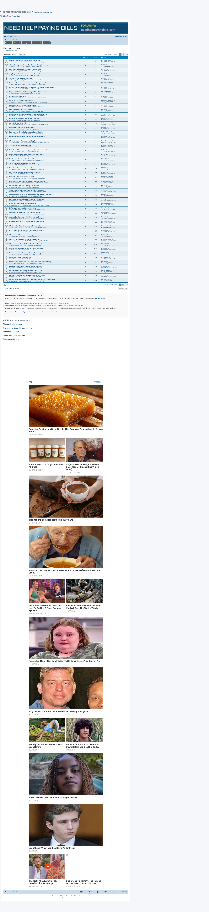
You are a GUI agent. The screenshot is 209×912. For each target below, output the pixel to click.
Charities (37, 93)
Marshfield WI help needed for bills (21, 168)
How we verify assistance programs (28, 312)
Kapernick (13, 115)
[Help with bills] (66, 27)
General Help (35, 236)
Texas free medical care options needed (22, 163)
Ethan (12, 97)
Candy (12, 71)
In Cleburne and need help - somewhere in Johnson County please (31, 87)
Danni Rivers (14, 93)
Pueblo (12, 276)
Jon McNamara (100, 298)
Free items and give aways (39, 97)
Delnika (13, 236)
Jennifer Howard (15, 124)
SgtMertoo (13, 138)
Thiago (12, 111)
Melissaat (13, 245)
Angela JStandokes (16, 102)
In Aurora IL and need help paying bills (22, 208)
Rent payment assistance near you (17, 328)
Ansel (12, 88)
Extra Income (38, 272)
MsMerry (13, 209)
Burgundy (13, 80)
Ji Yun (12, 169)
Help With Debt (35, 75)
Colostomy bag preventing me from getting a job (25, 271)
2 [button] (122, 54)
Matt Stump (14, 272)
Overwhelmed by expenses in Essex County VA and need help (30, 262)
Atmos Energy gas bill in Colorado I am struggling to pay (28, 65)
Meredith (13, 214)
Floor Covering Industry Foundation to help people (26, 221)
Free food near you (11, 332)
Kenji (12, 151)
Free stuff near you (11, 339)
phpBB (60, 895)
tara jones (13, 200)
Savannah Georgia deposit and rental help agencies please (29, 83)
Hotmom (13, 120)
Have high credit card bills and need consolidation (26, 132)
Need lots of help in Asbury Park (20, 257)
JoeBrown (13, 258)
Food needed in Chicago (17, 96)
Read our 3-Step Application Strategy (42, 12)
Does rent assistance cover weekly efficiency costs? (26, 154)
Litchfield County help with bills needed (22, 203)
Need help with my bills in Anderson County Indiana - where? (30, 194)
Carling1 (13, 267)
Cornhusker (14, 281)
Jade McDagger (15, 241)
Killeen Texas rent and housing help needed (24, 186)
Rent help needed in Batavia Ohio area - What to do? (27, 199)
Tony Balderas (15, 133)
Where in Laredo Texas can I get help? (22, 141)
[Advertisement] (53, 6)
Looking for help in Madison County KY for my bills (26, 230)
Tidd (12, 75)
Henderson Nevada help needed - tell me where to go (27, 136)
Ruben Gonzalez (15, 84)
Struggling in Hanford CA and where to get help (25, 212)
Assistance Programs (41, 62)
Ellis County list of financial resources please (24, 172)
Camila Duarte (14, 223)
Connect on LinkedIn (50, 312)
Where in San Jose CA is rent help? (21, 101)
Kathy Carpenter (15, 205)
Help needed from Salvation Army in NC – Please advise (28, 92)
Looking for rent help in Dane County (21, 127)
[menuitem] (15, 36)
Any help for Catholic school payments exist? (24, 74)
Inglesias (13, 254)
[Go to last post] (110, 60)
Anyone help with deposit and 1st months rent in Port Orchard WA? (32, 279)
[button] (127, 54)
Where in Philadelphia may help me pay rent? (24, 118)
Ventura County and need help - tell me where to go (26, 190)
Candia (13, 156)
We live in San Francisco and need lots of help (25, 226)
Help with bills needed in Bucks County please (25, 69)
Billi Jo (12, 173)
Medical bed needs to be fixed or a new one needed (26, 248)
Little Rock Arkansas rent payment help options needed (28, 150)
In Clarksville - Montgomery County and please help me (28, 114)
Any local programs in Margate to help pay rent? (25, 266)
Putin (12, 66)
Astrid (12, 106)
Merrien (13, 218)
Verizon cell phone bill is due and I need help (24, 239)
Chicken (13, 160)
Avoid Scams (17, 16)
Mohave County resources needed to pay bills (24, 60)
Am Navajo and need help (18, 123)
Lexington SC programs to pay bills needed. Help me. (27, 181)
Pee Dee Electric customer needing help (22, 105)
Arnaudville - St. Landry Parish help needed (24, 217)
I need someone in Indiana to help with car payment (26, 253)
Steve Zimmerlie (15, 182)
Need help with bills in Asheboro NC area (23, 159)
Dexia (12, 187)
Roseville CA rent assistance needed (21, 177)
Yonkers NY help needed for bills (20, 145)
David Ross (14, 191)
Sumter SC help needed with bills (20, 78)
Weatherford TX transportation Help (21, 235)
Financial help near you (12, 324)
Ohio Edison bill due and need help (21, 110)
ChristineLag (14, 62)
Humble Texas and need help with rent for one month (27, 275)
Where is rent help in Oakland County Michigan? (25, 244)
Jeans (12, 164)
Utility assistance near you (14, 335)
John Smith (14, 232)
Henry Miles (14, 227)
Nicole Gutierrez (15, 142)
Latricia (13, 263)
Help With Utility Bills (36, 66)
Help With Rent (41, 84)
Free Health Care (36, 164)
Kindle (12, 129)
